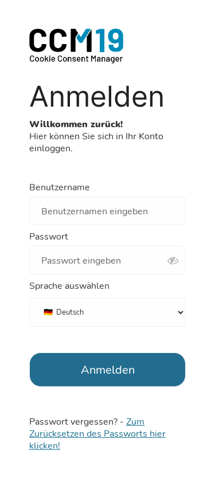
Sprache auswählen (69, 286)
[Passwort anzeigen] (172, 261)
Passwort (48, 237)
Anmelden (108, 370)
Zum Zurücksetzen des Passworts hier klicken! (97, 434)
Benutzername (59, 188)
